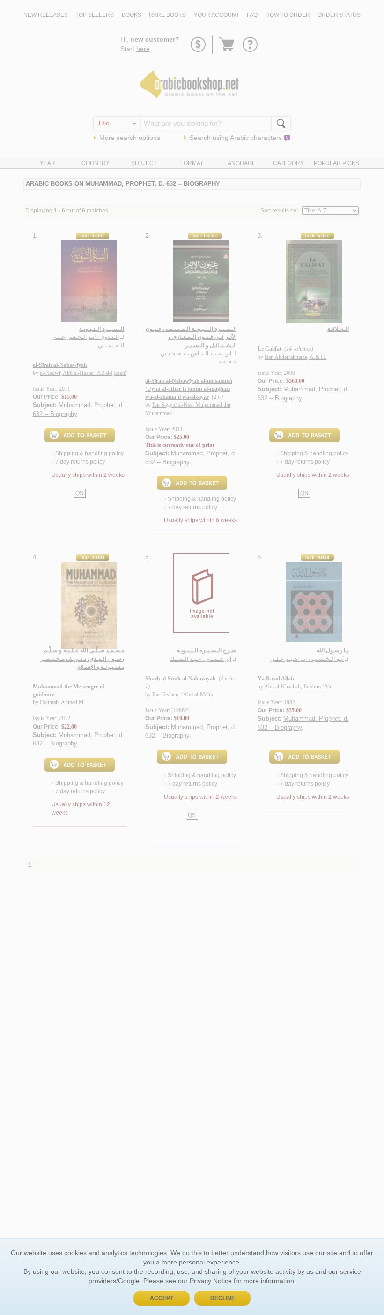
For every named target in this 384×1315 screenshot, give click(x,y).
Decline (222, 1298)
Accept (161, 1298)
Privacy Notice (211, 1281)
